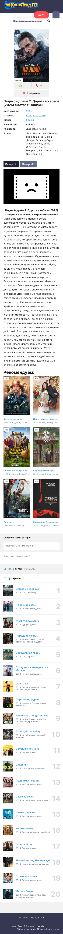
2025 (29, 111)
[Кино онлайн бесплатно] (21, 5)
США (29, 115)
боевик (30, 119)
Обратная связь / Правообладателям (38, 929)
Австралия (39, 115)
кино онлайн (15, 568)
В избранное (33, 93)
